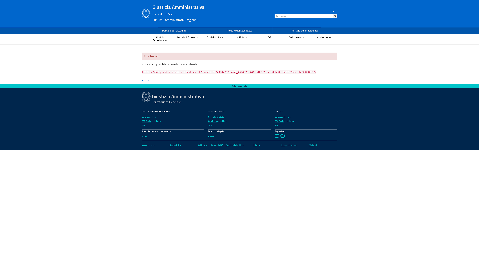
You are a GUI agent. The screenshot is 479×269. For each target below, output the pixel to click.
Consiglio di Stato (150, 116)
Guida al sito (175, 145)
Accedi (144, 136)
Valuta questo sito (239, 86)
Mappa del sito (148, 145)
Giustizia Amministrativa (178, 12)
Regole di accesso (289, 145)
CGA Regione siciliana (151, 121)
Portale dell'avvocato (239, 30)
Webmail (313, 145)
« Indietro (147, 80)
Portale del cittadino (174, 30)
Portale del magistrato (304, 30)
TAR (143, 125)
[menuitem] (160, 38)
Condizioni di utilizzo (235, 145)
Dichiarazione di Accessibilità (210, 145)
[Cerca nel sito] (335, 16)
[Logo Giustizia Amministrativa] (146, 13)
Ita (333, 11)
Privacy (256, 145)
